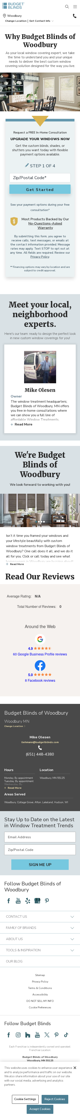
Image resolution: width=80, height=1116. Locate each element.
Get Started (40, 189)
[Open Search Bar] (67, 7)
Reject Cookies (55, 1099)
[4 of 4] (44, 522)
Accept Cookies (40, 1109)
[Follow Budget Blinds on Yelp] (27, 900)
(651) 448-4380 (74, 16)
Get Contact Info (39, 21)
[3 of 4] (41, 522)
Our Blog (14, 961)
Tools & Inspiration (23, 950)
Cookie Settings (25, 1099)
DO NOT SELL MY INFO (40, 1001)
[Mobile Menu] (75, 7)
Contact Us (16, 916)
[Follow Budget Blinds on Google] (37, 900)
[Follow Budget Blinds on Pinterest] (47, 900)
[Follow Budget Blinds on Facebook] (8, 900)
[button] (15, 21)
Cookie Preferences (40, 1007)
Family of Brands (21, 927)
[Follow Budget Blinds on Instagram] (18, 1035)
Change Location (13, 726)
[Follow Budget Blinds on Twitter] (47, 1035)
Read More (23, 424)
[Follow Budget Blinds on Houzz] (27, 1035)
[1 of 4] (36, 522)
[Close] (75, 1068)
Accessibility (40, 994)
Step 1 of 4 (42, 166)
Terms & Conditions (40, 988)
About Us (14, 939)
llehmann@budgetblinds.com (40, 742)
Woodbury (14, 16)
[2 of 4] (39, 522)
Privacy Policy (40, 257)
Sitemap (40, 975)
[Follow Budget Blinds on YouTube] (18, 900)
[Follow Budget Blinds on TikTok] (66, 1035)
